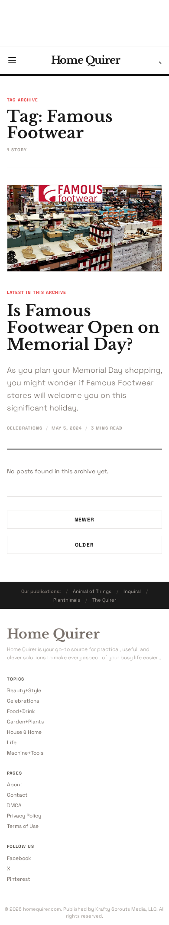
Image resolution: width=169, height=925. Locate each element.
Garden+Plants (25, 721)
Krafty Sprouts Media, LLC (125, 909)
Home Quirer (85, 60)
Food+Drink (21, 711)
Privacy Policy (24, 815)
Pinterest (18, 879)
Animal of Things (92, 591)
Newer (85, 519)
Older (84, 544)
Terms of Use (23, 826)
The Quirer (104, 600)
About (15, 784)
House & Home (24, 732)
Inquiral (132, 591)
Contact (17, 794)
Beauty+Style (24, 690)
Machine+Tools (25, 752)
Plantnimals (66, 600)
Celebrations (24, 428)
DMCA (14, 805)
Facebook (19, 858)
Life (11, 742)
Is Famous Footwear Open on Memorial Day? (83, 327)
